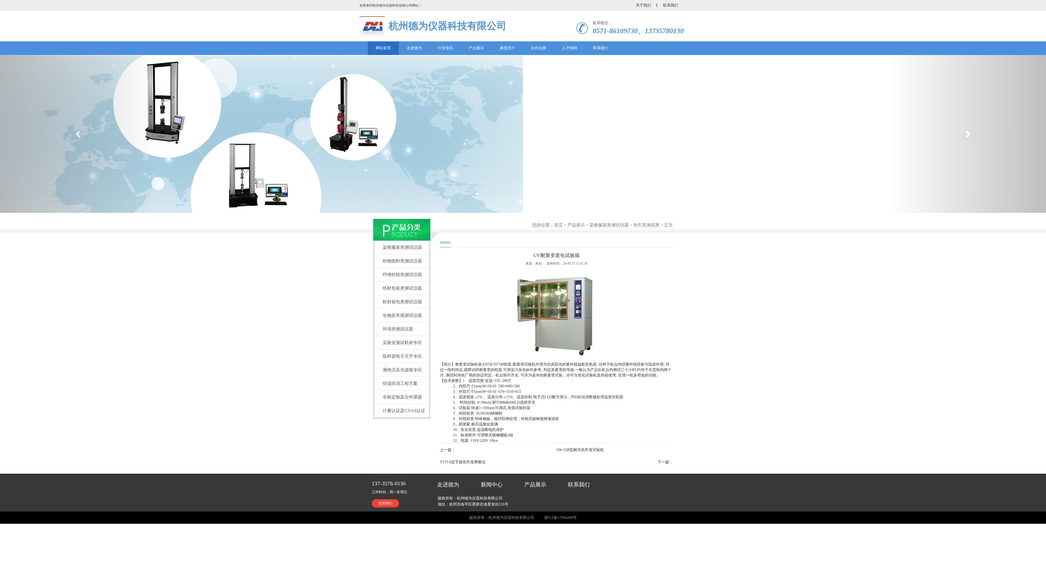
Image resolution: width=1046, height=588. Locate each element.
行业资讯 (445, 48)
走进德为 (414, 48)
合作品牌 (538, 48)
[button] (78, 134)
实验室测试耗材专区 (402, 342)
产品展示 (476, 48)
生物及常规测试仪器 (402, 315)
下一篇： (665, 462)
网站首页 (383, 48)
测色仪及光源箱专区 (402, 369)
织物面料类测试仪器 (402, 261)
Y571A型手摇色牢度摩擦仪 (462, 462)
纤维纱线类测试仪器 (402, 274)
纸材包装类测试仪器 (402, 288)
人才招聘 (569, 48)
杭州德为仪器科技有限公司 (447, 25)
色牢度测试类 (646, 225)
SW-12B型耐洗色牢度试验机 (580, 450)
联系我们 (600, 48)
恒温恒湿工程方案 (400, 383)
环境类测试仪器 (398, 329)
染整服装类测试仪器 (609, 225)
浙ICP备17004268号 (560, 518)
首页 (558, 225)
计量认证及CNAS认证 (404, 410)
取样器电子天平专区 (402, 356)
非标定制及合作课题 (402, 397)
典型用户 (507, 48)
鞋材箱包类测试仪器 (402, 301)
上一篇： (447, 450)
